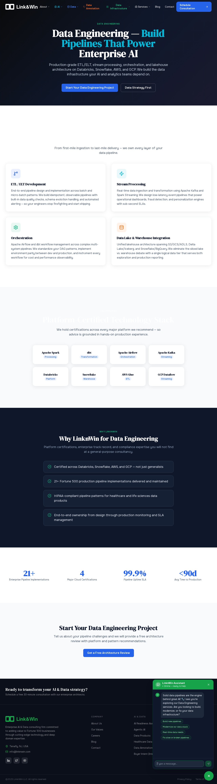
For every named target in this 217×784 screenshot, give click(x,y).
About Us (96, 723)
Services (143, 6)
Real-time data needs (173, 732)
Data (73, 6)
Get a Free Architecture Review (108, 653)
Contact (169, 6)
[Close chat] (208, 684)
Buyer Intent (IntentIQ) (146, 753)
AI (58, 6)
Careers (95, 735)
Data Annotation (92, 7)
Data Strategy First (138, 87)
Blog (157, 6)
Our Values (97, 729)
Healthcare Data (143, 741)
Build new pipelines (172, 721)
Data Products (142, 735)
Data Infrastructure (118, 7)
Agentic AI (139, 729)
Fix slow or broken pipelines (176, 737)
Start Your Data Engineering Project (90, 87)
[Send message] (208, 764)
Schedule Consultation (187, 7)
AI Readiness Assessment (148, 723)
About (43, 6)
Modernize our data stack (175, 727)
